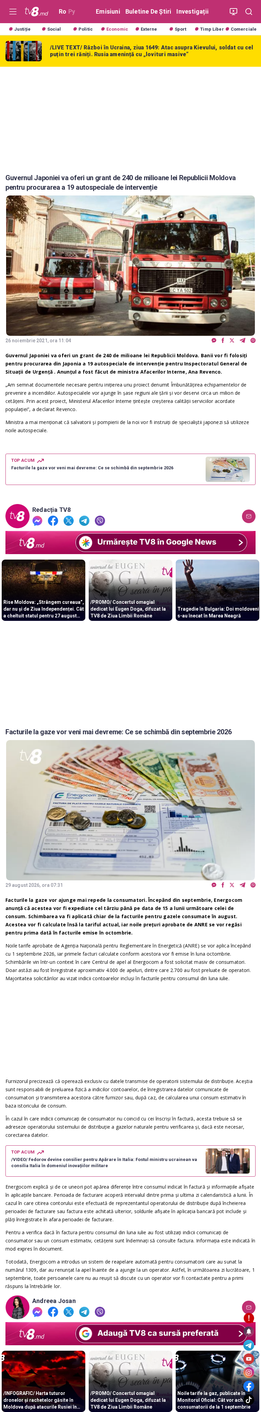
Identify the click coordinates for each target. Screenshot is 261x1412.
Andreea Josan (54, 1301)
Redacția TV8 (51, 510)
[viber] (253, 341)
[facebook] (223, 341)
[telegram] (242, 341)
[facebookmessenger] (213, 341)
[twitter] (231, 341)
